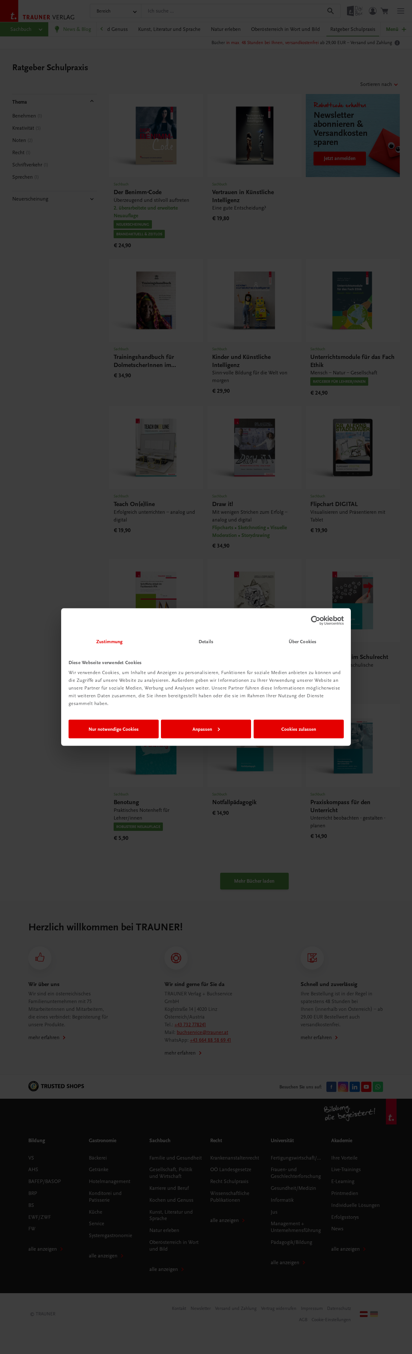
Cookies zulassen (298, 729)
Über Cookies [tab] (302, 641)
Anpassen (202, 729)
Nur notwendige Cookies (114, 729)
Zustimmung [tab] (109, 641)
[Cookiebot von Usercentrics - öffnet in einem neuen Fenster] (315, 620)
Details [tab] (206, 641)
